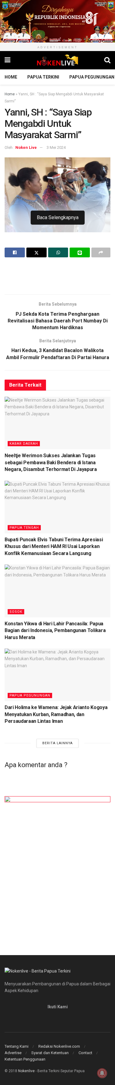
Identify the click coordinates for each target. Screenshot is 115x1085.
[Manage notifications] (102, 1073)
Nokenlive (26, 1071)
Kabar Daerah (24, 444)
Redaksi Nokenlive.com (59, 1046)
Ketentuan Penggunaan (25, 1059)
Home (11, 77)
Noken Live (26, 147)
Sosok (16, 612)
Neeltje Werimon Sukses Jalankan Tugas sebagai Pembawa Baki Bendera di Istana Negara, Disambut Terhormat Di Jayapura (51, 462)
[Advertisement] (58, 275)
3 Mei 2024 (56, 147)
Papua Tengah (24, 528)
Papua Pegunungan (91, 77)
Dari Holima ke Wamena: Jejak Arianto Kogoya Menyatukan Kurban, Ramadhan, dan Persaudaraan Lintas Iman (56, 714)
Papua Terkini (43, 77)
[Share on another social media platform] (100, 252)
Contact (85, 1052)
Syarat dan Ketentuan (50, 1052)
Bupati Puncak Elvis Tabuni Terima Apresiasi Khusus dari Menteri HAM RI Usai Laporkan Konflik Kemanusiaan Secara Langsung (54, 546)
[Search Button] (107, 60)
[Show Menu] (7, 60)
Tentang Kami (17, 1046)
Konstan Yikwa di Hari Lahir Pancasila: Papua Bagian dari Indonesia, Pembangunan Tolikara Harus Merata (55, 630)
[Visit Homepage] (57, 60)
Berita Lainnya (57, 743)
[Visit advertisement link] (57, 21)
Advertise (13, 1052)
